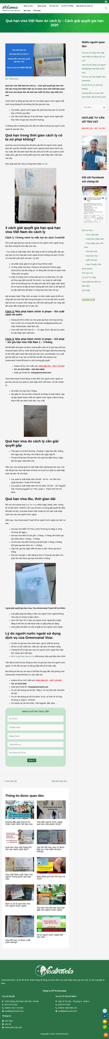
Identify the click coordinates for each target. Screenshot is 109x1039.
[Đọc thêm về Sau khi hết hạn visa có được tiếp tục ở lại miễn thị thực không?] (51, 837)
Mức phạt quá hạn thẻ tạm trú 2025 (51, 877)
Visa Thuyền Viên (93, 264)
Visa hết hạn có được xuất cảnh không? (17, 941)
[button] (34, 6)
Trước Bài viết (9, 781)
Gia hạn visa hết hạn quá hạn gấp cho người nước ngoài (51, 909)
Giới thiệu (37, 10)
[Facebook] (106, 2)
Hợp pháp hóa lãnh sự (84, 6)
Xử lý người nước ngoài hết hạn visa (50, 936)
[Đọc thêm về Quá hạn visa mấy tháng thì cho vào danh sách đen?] (19, 837)
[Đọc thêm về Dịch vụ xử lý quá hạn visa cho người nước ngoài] (19, 892)
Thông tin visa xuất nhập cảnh (11, 10)
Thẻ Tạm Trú (53, 6)
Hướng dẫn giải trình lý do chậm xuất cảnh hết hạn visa (19, 823)
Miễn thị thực (91, 260)
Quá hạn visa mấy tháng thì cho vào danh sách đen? (18, 848)
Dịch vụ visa (28, 6)
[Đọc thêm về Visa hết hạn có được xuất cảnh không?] (19, 926)
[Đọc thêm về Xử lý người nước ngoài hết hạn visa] (51, 923)
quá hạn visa (31, 505)
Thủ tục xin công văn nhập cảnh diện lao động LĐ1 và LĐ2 (93, 57)
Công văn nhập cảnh (95, 239)
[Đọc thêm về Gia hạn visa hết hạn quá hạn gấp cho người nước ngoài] (51, 894)
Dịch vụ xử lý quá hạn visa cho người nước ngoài (17, 904)
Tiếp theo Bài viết (60, 781)
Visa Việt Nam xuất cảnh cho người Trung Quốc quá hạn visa (19, 876)
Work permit (42, 6)
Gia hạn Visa (91, 251)
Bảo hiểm (27, 10)
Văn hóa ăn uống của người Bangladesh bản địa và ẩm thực (94, 69)
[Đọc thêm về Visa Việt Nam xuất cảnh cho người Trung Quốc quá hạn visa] (19, 864)
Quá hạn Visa (92, 256)
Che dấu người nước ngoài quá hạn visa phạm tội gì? (49, 823)
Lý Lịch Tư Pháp (67, 6)
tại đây (44, 164)
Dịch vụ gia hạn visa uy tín (22, 656)
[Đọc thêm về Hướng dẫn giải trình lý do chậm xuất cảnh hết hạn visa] (19, 809)
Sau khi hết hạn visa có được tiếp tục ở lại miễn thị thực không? (51, 849)
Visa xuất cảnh (92, 235)
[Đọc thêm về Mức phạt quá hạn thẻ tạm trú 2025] (51, 865)
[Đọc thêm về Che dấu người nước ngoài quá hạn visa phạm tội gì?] (51, 809)
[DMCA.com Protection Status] (88, 299)
